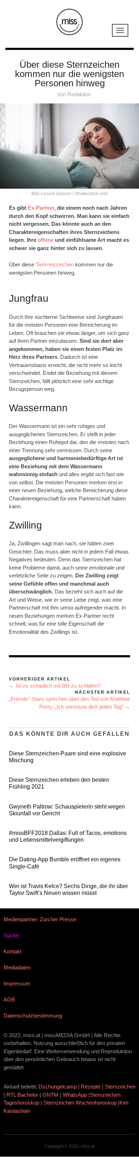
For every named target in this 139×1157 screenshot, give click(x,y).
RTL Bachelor (22, 1095)
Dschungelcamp (57, 1087)
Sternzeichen (120, 1087)
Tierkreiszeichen (55, 264)
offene (45, 240)
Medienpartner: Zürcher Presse (40, 919)
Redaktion (79, 94)
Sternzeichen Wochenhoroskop (80, 1103)
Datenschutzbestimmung (33, 1016)
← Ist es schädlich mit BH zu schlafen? (55, 686)
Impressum (17, 983)
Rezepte (91, 1087)
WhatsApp (75, 1095)
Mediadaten (17, 967)
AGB (9, 1000)
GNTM (50, 1095)
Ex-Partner (41, 208)
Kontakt (12, 951)
